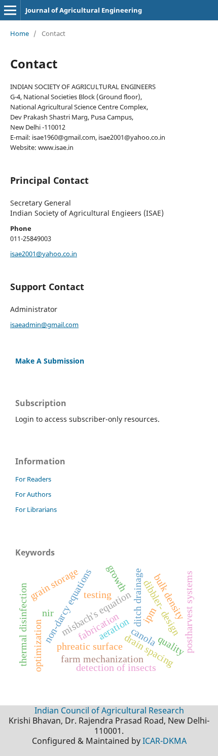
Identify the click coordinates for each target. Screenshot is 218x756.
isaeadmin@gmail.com (44, 324)
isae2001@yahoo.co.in (43, 253)
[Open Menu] (10, 10)
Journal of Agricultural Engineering (83, 10)
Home (19, 33)
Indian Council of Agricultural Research (109, 710)
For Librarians (36, 509)
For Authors (33, 494)
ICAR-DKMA (164, 740)
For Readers (33, 479)
